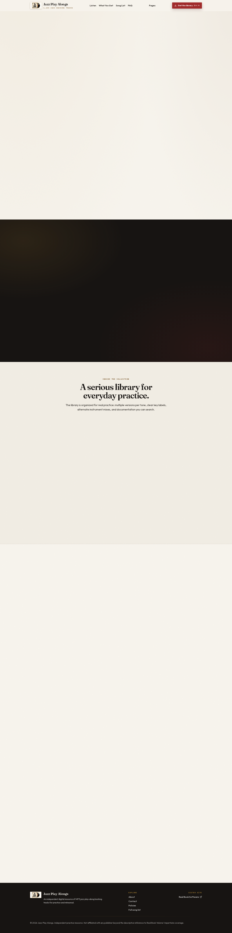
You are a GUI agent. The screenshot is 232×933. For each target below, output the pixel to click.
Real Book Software (189, 897)
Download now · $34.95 (130, 761)
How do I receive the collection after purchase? (127, 821)
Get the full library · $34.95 (51, 111)
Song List (120, 5)
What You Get (106, 5)
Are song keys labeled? (109, 843)
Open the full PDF (183, 572)
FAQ (130, 5)
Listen (93, 5)
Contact (132, 901)
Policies (132, 905)
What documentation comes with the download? (128, 864)
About (131, 897)
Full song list (134, 909)
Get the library (189, 5)
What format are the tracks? (113, 810)
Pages (152, 5)
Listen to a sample (83, 111)
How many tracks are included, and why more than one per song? (140, 832)
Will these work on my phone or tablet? (121, 854)
